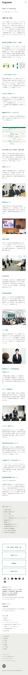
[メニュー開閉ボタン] (24, 2)
